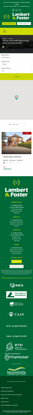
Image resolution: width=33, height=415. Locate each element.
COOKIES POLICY (5, 401)
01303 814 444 (25, 6)
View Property (17, 149)
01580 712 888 (17, 233)
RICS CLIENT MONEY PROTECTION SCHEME (11, 394)
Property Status (5, 68)
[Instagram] (20, 10)
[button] (18, 100)
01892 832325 (15, 2)
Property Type (5, 61)
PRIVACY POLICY (5, 398)
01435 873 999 (17, 220)
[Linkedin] (13, 10)
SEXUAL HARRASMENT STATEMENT (9, 405)
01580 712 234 (19, 235)
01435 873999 (13, 6)
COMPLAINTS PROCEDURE (7, 391)
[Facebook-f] (16, 10)
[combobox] (16, 58)
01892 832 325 (17, 205)
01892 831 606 (19, 207)
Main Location (5, 55)
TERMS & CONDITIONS (6, 387)
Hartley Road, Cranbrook (12, 157)
